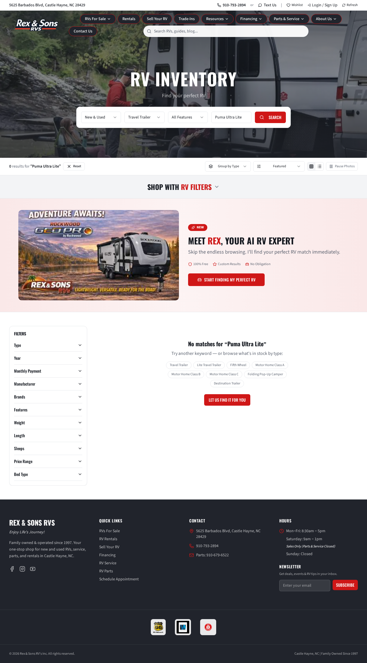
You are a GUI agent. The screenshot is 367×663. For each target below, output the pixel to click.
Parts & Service (286, 19)
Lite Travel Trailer (209, 365)
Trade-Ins (187, 19)
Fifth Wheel (238, 365)
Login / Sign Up (324, 5)
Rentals (128, 19)
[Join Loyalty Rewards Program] (208, 627)
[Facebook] (12, 569)
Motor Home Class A (269, 365)
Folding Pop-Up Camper (265, 374)
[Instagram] (22, 569)
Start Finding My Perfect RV (229, 280)
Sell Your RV (157, 19)
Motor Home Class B (185, 374)
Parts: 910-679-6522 (212, 555)
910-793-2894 (234, 5)
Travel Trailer (179, 365)
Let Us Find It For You (227, 400)
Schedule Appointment (119, 579)
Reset (77, 166)
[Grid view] (311, 166)
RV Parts (106, 571)
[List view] (319, 166)
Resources (215, 19)
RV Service (107, 563)
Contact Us (83, 31)
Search (275, 117)
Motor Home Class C (224, 374)
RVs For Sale (95, 19)
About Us (324, 19)
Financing (248, 19)
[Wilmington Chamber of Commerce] (183, 627)
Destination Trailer (227, 383)
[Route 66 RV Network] (158, 627)
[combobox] (226, 31)
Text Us (270, 5)
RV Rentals (108, 539)
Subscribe (345, 585)
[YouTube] (33, 569)
